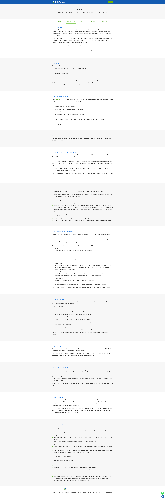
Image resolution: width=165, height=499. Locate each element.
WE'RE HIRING (60, 492)
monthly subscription (87, 76)
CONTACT (100, 489)
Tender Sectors (93, 21)
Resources (60, 21)
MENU (83, 2)
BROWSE (74, 489)
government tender (63, 70)
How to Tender (71, 21)
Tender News (104, 21)
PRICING (79, 2)
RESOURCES (67, 492)
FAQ (85, 489)
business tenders (59, 99)
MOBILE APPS (94, 489)
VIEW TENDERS (71, 2)
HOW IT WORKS (80, 489)
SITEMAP (89, 492)
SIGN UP (110, 1)
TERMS (84, 492)
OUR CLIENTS (73, 492)
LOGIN (103, 1)
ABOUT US (54, 492)
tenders (102, 76)
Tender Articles (82, 21)
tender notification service (65, 80)
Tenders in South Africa (57, 50)
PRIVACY (79, 492)
